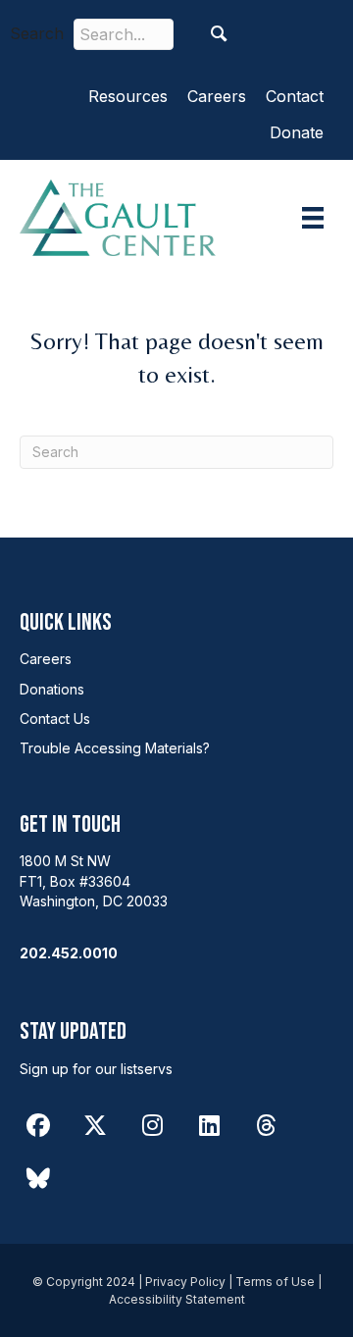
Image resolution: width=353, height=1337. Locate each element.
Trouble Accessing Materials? (115, 748)
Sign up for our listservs (96, 1068)
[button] (219, 34)
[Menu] (312, 217)
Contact (295, 96)
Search (37, 33)
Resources (128, 96)
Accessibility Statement (177, 1299)
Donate (297, 132)
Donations (52, 689)
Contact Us (55, 718)
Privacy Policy (185, 1281)
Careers (216, 96)
